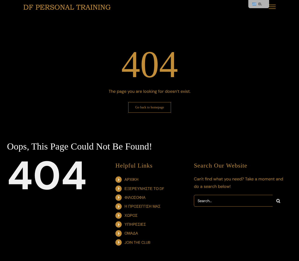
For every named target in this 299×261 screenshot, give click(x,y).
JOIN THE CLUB (137, 242)
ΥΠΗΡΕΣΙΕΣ (135, 224)
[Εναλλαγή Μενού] (272, 7)
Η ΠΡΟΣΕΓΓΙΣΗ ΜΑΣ (142, 206)
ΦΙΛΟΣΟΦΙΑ (135, 197)
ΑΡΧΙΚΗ (132, 179)
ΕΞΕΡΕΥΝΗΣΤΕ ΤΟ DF (144, 188)
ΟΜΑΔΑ (131, 233)
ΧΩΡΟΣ (131, 215)
